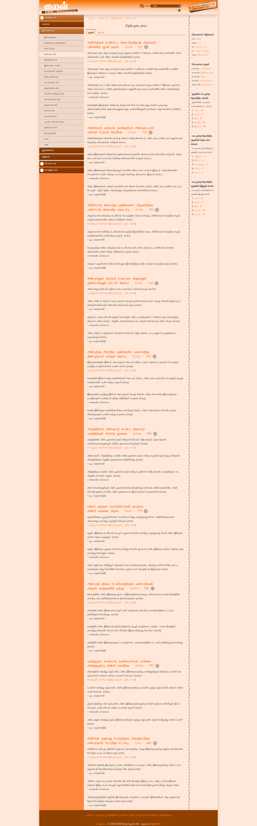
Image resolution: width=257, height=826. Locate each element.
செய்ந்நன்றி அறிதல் (51, 71)
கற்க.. (203, 76)
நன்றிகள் (112, 815)
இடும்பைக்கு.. (207, 72)
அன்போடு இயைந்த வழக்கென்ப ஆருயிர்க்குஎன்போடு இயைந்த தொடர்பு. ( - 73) (120, 207)
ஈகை (44, 139)
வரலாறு (100, 815)
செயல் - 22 (199, 214)
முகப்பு (89, 815)
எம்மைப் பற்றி (127, 815)
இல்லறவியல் (47, 31)
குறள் (91, 32)
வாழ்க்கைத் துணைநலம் (53, 43)
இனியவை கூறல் (50, 65)
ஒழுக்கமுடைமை (49, 88)
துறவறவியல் (47, 150)
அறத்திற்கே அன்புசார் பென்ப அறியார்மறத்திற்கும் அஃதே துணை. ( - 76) (119, 431)
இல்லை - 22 (200, 126)
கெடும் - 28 (199, 122)
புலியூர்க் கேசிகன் (99, 61)
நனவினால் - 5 (201, 164)
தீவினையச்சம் (48, 128)
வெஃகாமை (47, 111)
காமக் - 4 (198, 172)
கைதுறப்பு (100, 823)
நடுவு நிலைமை (49, 77)
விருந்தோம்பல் (48, 60)
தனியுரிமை (165, 815)
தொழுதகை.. (208, 84)
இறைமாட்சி (203, 54)
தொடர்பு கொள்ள (147, 815)
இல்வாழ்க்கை (48, 37)
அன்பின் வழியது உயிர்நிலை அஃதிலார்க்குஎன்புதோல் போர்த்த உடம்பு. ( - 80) (119, 741)
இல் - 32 (198, 118)
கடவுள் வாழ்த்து (202, 50)
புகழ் (44, 144)
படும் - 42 (198, 110)
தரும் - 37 (199, 114)
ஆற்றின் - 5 (199, 156)
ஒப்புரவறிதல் (48, 133)
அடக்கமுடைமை (49, 82)
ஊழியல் (45, 157)
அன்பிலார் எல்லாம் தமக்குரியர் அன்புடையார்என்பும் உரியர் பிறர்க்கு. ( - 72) (120, 130)
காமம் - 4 (198, 168)
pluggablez (155, 823)
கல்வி (198, 38)
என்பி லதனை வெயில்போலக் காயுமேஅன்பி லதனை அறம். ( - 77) (115, 509)
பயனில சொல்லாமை (52, 122)
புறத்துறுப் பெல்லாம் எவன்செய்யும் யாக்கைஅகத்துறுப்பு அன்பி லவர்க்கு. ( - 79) (120, 664)
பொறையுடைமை (50, 99)
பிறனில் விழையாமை (52, 94)
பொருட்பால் (50, 163)
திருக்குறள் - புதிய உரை (122, 61)
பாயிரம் (44, 24)
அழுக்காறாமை (49, 105)
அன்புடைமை (48, 54)
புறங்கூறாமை (48, 116)
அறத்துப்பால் (50, 17)
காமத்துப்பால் (50, 170)
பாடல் (101, 32)
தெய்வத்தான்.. (206, 80)
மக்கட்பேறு (47, 49)
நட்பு (199, 42)
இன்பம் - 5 (199, 160)
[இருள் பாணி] (179, 10)
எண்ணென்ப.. (207, 68)
